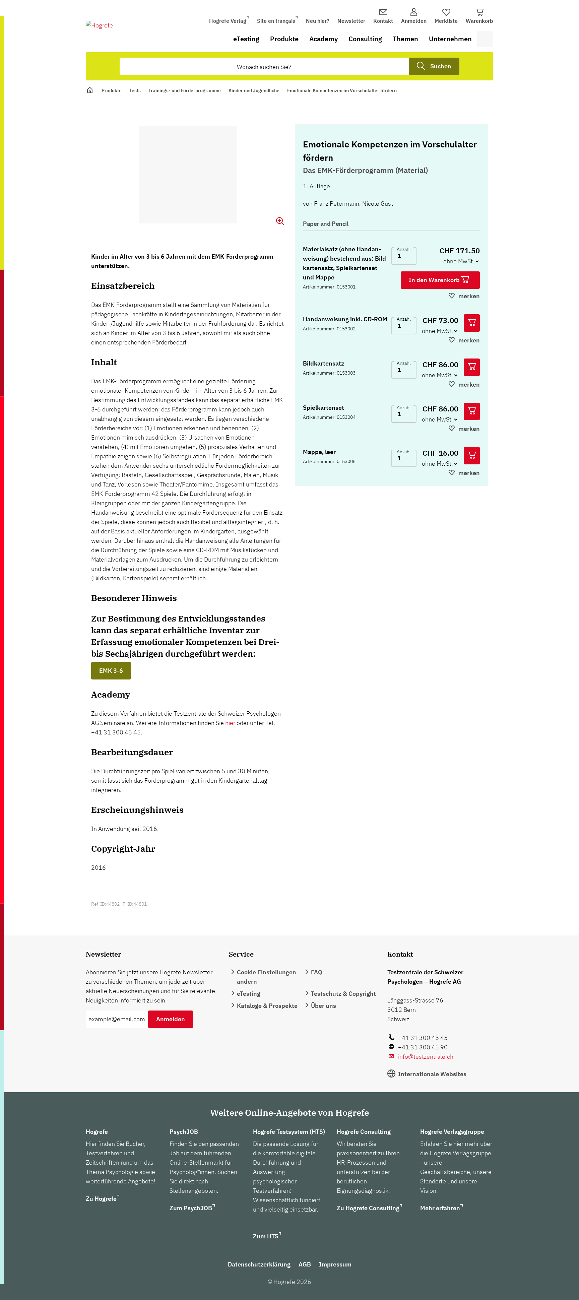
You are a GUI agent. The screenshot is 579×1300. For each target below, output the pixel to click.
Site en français (276, 20)
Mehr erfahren (440, 1208)
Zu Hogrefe (101, 1198)
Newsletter (351, 20)
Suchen (440, 66)
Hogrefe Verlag (227, 20)
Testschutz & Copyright (343, 993)
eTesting (246, 38)
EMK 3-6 (111, 670)
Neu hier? (317, 20)
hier (230, 723)
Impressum (335, 1264)
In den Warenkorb (435, 280)
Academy (323, 38)
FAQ (316, 972)
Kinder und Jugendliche (254, 90)
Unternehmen (450, 38)
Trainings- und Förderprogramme (184, 90)
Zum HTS (265, 1236)
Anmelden (170, 1019)
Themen (405, 38)
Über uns (323, 1006)
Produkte (284, 38)
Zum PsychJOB (191, 1208)
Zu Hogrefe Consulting (368, 1208)
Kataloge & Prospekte (267, 1006)
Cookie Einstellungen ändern (266, 976)
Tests (135, 90)
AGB (305, 1264)
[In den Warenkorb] (472, 323)
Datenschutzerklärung (259, 1264)
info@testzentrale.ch (425, 1056)
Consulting (365, 38)
